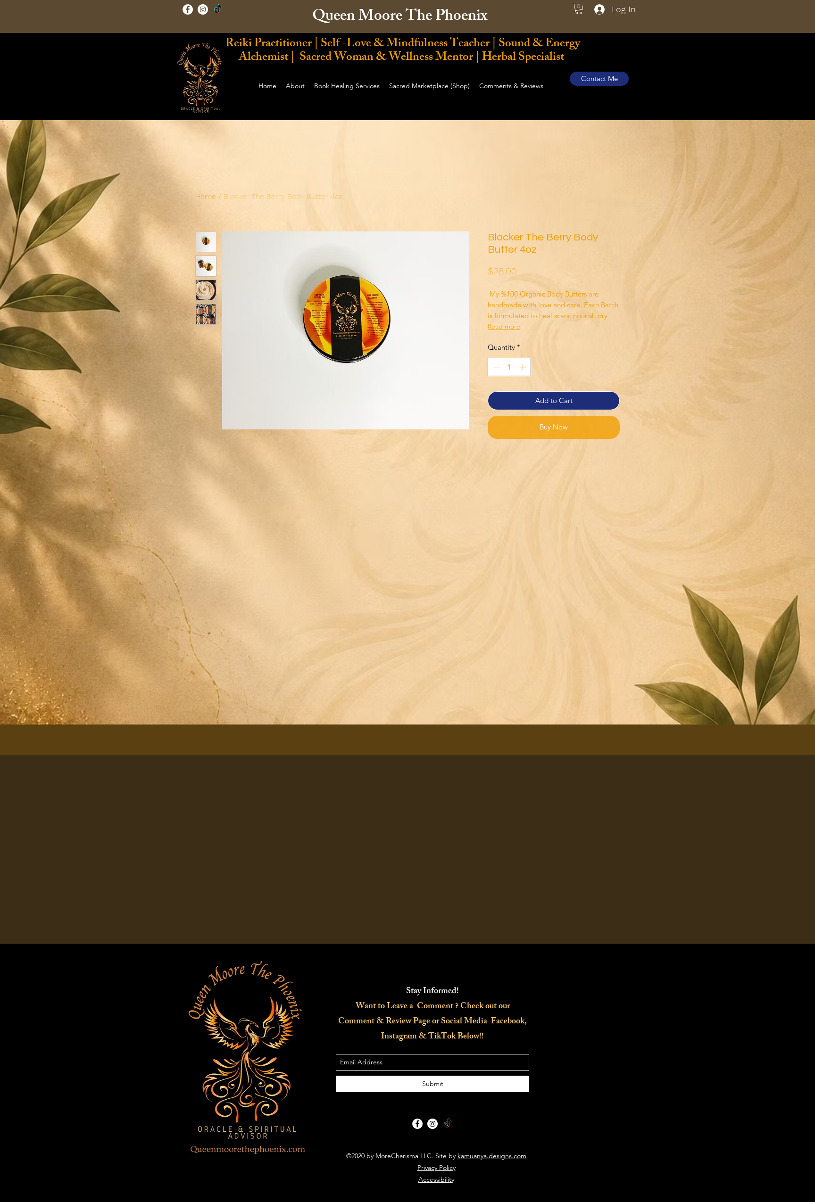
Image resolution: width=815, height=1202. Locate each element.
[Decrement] (495, 367)
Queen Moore (359, 17)
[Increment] (523, 367)
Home (205, 196)
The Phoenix (448, 17)
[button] (579, 9)
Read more (504, 326)
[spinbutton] (509, 367)
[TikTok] (218, 9)
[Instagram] (203, 9)
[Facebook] (188, 9)
